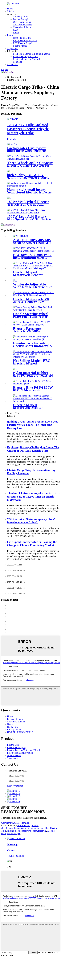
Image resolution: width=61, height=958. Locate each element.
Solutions (17, 62)
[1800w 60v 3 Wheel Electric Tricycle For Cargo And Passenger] (9, 198)
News (10, 724)
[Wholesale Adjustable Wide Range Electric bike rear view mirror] (15, 280)
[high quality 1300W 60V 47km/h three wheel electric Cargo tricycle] (9, 171)
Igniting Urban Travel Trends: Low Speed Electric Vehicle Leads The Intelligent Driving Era (32, 425)
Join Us (10, 11)
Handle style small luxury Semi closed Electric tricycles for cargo (29, 192)
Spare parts (12, 758)
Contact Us (12, 64)
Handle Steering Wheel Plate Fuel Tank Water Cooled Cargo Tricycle (30, 316)
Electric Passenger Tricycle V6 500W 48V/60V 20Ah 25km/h (30, 331)
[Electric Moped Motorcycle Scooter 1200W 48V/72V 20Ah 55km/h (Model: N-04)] (33, 401)
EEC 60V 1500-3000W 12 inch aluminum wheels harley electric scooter (32, 257)
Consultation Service (22, 24)
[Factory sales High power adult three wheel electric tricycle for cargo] (12, 144)
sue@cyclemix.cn (15, 785)
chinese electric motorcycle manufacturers (26, 831)
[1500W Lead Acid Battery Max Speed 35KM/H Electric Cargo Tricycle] (30, 212)
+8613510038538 (15, 856)
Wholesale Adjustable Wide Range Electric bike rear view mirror (32, 287)
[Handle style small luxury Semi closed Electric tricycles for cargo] (30, 185)
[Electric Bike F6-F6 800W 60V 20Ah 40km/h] (33, 383)
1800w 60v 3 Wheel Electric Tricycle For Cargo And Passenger (28, 204)
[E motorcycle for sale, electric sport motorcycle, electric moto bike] (33, 339)
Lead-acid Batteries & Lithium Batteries (31, 54)
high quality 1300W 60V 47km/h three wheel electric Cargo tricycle (28, 177)
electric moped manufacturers (15, 828)
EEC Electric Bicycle (23, 43)
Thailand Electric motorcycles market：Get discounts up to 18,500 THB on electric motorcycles (33, 496)
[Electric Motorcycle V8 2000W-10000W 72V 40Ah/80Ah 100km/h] (33, 295)
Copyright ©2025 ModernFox (15, 823)
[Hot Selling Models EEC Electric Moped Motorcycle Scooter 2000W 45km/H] (33, 356)
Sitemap (35, 825)
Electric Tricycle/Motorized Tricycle (24, 750)
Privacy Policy (14, 729)
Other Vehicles (14, 755)
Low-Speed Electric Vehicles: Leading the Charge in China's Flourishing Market (32, 543)
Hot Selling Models (22, 38)
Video (16, 32)
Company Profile (21, 16)
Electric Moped (20, 46)
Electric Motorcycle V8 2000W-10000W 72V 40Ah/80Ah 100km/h (31, 301)
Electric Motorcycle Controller (27, 59)
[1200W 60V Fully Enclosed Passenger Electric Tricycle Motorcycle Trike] (12, 119)
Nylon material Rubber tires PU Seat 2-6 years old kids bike (33, 375)
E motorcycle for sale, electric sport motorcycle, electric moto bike (32, 345)
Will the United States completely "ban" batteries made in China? (31, 521)
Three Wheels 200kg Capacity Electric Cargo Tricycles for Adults (30, 165)
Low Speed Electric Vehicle (20, 753)
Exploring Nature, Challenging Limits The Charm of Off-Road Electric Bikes (33, 449)
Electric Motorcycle (16, 747)
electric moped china (39, 828)
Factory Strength (21, 19)
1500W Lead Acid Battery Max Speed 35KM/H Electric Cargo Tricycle (29, 219)
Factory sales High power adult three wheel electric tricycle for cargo (26, 150)
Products (11, 35)
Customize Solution (22, 27)
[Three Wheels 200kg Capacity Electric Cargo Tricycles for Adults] (30, 159)
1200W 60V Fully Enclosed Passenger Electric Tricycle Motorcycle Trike (28, 129)
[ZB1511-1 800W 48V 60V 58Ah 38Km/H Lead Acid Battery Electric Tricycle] (20, 236)
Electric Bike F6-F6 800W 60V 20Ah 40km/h (33, 389)
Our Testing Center (22, 22)
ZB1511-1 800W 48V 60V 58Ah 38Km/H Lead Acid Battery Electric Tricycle (32, 242)
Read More (12, 139)
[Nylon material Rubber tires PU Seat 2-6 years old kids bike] (15, 369)
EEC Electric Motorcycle (25, 40)
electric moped (13, 833)
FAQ (15, 30)
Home (10, 8)
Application (12, 48)
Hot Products (23, 825)
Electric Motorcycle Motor (25, 56)
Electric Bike (13, 745)
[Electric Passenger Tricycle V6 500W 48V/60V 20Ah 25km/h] (33, 324)
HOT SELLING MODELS (20, 732)
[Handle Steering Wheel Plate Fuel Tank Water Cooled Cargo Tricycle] (33, 310)
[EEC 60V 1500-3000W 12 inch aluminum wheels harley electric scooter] (33, 251)
